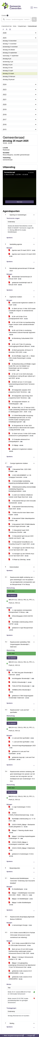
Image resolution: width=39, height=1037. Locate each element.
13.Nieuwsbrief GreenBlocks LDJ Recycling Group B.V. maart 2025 (21, 543)
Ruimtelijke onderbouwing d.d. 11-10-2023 (22, 820)
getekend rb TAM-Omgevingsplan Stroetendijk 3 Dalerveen (21, 697)
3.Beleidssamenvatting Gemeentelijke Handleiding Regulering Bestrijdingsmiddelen (22, 489)
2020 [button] (4, 104)
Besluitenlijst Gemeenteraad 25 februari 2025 (20, 278)
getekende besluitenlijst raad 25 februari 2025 (20, 283)
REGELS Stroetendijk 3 (21, 682)
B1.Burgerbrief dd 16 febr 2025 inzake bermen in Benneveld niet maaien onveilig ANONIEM (21, 428)
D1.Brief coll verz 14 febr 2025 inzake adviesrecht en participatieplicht (22, 434)
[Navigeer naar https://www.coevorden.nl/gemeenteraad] (11, 7)
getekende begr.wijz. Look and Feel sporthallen (21, 758)
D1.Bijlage (17, 445)
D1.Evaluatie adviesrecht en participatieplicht (19, 440)
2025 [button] (4, 38)
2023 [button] (4, 89)
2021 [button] (4, 99)
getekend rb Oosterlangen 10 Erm (21, 855)
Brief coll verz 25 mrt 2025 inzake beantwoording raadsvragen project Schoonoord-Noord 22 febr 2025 (21, 951)
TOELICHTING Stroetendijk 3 (23, 686)
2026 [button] (4, 33)
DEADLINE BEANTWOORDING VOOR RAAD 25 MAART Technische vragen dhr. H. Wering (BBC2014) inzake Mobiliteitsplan (21, 229)
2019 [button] (4, 109)
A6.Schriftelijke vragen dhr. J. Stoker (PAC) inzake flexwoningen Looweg (22, 358)
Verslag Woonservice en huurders (18, 1015)
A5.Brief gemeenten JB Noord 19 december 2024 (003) (21, 351)
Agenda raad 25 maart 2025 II (23, 250)
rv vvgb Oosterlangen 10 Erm (20, 808)
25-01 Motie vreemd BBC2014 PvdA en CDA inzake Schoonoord (22, 944)
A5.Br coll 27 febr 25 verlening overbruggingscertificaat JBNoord (21, 345)
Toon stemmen (12, 595)
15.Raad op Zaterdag (21, 559)
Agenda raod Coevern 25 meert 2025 (22, 255)
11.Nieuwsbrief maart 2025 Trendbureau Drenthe (19, 531)
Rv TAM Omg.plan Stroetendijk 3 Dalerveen (21, 673)
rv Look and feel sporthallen (23, 738)
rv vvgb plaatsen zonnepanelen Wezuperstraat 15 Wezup (20, 611)
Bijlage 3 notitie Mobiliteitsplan (20, 903)
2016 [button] (4, 124)
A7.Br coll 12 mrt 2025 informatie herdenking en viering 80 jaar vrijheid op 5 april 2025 (22, 376)
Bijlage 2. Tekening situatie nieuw (21, 831)
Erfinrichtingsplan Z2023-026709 (21, 617)
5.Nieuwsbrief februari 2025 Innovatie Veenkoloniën (22, 502)
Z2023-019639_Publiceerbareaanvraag (21, 814)
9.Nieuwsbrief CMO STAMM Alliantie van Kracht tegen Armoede (22, 525)
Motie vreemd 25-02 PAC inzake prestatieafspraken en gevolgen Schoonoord (18, 1000)
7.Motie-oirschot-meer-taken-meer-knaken (21, 513)
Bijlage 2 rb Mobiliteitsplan (22, 899)
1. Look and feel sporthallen (23, 742)
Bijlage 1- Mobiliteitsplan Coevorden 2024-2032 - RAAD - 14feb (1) (22, 894)
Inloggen (30, 1035)
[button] (34, 19)
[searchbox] (16, 19)
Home (14, 26)
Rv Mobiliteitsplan (19, 889)
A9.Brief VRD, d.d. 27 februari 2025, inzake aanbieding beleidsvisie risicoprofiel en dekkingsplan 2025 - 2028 (22, 410)
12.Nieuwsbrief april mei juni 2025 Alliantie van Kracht (21, 537)
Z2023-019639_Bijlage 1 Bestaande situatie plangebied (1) (22, 825)
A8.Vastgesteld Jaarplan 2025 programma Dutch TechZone (20, 391)
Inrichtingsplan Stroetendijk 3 (23, 678)
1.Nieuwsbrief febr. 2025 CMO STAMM (20, 470)
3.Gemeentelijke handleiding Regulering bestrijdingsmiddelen (21, 482)
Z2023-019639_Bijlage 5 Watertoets (22, 849)
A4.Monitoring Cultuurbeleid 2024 (21, 339)
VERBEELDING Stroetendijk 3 (20, 691)
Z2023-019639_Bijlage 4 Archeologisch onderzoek (18, 843)
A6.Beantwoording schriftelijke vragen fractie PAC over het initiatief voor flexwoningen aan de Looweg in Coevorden (22, 367)
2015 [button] (4, 129)
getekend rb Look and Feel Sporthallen (19, 752)
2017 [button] (4, 119)
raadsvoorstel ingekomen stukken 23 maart (22, 304)
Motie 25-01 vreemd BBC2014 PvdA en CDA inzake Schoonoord (19, 993)
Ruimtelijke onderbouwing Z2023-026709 (21, 623)
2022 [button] (4, 94)
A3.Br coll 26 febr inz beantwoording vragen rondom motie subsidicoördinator (22, 324)
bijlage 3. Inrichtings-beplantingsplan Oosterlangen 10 (22, 837)
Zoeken (4, 15)
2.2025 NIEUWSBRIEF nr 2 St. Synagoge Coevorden (20, 476)
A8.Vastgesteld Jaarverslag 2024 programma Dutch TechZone (21, 397)
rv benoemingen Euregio (22, 925)
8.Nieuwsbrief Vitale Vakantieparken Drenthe (22, 519)
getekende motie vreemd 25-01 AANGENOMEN (20, 972)
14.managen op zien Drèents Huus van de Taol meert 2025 (21, 549)
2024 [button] (4, 84)
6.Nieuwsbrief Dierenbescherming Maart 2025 (21, 508)
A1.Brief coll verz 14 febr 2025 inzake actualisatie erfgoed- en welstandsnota (22, 310)
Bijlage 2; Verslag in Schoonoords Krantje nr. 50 (21, 958)
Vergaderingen (22, 26)
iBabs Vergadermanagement (13, 1035)
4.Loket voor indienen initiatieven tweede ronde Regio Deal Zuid (21, 496)
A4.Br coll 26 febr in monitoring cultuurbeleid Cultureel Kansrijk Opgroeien (22, 332)
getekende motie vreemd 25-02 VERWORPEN (20, 978)
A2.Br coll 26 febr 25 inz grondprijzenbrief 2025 (18, 317)
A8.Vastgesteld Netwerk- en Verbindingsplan (19, 403)
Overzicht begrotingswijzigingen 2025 (22, 746)
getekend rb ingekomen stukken (20, 450)
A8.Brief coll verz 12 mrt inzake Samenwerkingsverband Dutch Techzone (21, 384)
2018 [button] (4, 114)
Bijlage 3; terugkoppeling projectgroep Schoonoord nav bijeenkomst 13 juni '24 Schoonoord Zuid (22, 965)
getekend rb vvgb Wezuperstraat (21, 629)
